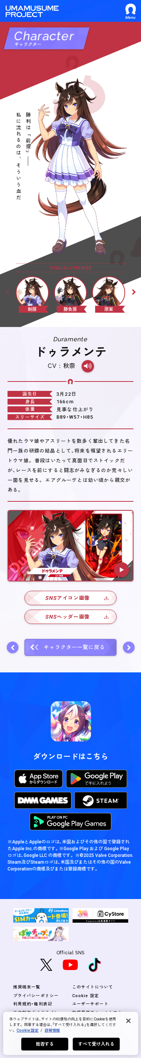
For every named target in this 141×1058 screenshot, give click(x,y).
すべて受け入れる (96, 1044)
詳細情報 (52, 1030)
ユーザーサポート (90, 1004)
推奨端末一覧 (27, 987)
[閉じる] (128, 1021)
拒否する (45, 1044)
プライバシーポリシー (36, 995)
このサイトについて (92, 987)
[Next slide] (134, 292)
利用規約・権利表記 (32, 1004)
